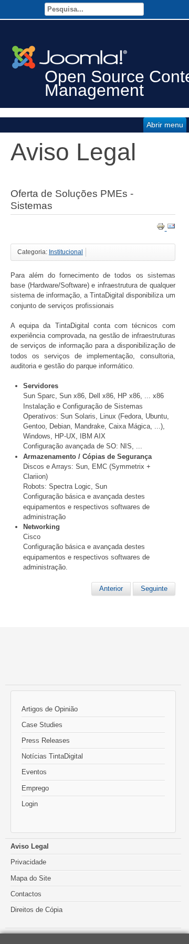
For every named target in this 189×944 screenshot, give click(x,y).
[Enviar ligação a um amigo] (171, 228)
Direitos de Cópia (36, 910)
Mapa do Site (30, 878)
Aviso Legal (29, 846)
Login (30, 804)
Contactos (25, 894)
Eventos (34, 772)
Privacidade (28, 862)
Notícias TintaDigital (52, 756)
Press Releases (46, 740)
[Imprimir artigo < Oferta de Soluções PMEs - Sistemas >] (161, 228)
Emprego (35, 788)
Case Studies (42, 725)
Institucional (66, 252)
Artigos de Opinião (50, 709)
